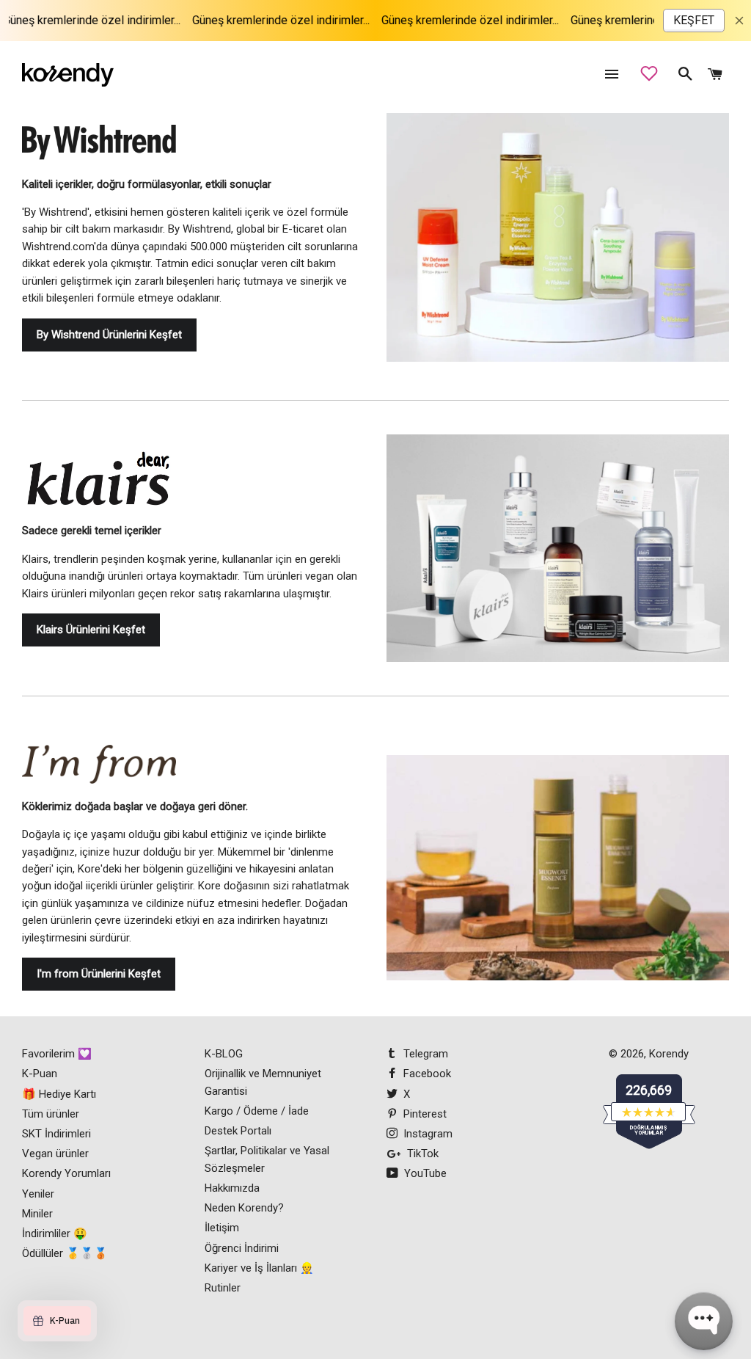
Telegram (424, 1053)
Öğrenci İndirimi (242, 1248)
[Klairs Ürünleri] (558, 548)
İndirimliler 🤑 (54, 1233)
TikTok (421, 1153)
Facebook (425, 1073)
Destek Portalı (238, 1130)
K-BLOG (224, 1053)
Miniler (37, 1213)
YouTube (424, 1173)
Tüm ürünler (50, 1114)
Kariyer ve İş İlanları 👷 (259, 1268)
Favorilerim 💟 (57, 1053)
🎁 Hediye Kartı (59, 1094)
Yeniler (38, 1193)
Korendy (669, 1053)
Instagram (426, 1133)
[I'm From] (99, 771)
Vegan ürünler (55, 1153)
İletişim (222, 1227)
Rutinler (223, 1287)
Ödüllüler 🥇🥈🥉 (65, 1253)
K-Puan (39, 1073)
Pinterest (423, 1114)
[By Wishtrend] (99, 149)
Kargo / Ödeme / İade (257, 1111)
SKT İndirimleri (56, 1133)
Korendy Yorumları (66, 1173)
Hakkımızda (232, 1188)
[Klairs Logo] (99, 486)
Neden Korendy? (244, 1207)
